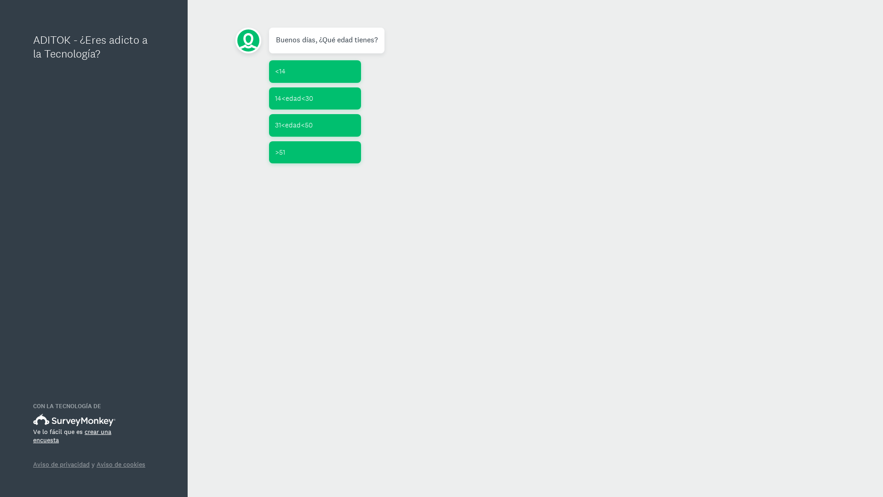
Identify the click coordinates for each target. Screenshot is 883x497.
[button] (315, 71)
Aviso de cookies (121, 464)
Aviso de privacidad (61, 464)
